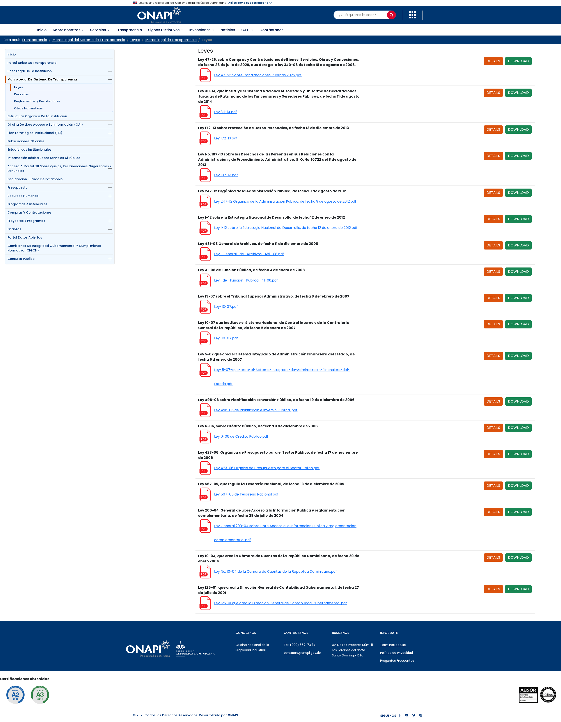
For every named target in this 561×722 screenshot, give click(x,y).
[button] (412, 14)
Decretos (21, 94)
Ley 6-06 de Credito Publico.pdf (241, 436)
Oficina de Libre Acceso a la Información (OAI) (45, 124)
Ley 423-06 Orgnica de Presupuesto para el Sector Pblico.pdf (267, 468)
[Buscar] (391, 15)
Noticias (227, 29)
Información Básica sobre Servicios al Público (43, 158)
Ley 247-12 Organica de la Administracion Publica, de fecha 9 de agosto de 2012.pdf (285, 201)
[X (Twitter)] (413, 715)
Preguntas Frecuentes (397, 660)
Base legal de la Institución (29, 71)
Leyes (18, 87)
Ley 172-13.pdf (226, 138)
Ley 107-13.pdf (226, 175)
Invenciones (201, 29)
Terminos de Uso (393, 645)
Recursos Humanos (23, 196)
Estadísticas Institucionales (29, 149)
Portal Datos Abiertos (24, 237)
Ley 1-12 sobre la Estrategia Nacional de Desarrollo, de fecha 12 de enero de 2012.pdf (285, 227)
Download (518, 61)
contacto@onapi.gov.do (302, 653)
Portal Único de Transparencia (32, 63)
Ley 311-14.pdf (225, 111)
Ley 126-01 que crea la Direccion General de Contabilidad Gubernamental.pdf (280, 603)
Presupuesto (17, 187)
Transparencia (129, 29)
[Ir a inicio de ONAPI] (159, 649)
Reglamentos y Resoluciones (37, 101)
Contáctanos (271, 29)
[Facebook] (399, 715)
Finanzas (14, 229)
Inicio (42, 29)
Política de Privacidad (396, 653)
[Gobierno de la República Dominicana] (206, 649)
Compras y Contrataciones (29, 212)
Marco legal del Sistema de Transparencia (42, 79)
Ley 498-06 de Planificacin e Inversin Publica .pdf (255, 410)
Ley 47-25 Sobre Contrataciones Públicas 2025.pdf (258, 75)
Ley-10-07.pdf (226, 338)
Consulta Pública (21, 259)
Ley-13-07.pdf (226, 306)
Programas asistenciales (27, 204)
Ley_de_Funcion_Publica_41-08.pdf (246, 280)
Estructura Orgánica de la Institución (37, 116)
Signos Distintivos (165, 29)
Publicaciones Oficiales (25, 141)
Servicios (100, 29)
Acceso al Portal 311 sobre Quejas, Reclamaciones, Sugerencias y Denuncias (59, 168)
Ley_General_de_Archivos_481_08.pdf (249, 254)
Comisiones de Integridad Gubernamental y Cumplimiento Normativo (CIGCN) (54, 248)
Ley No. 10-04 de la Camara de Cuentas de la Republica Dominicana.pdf (275, 571)
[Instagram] (421, 715)
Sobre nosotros (68, 29)
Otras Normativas (28, 108)
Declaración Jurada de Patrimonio (35, 179)
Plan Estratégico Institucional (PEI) (34, 133)
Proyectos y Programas (26, 221)
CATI (247, 29)
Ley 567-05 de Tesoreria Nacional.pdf (246, 494)
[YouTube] (406, 715)
